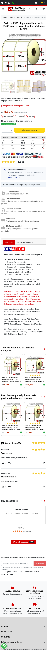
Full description (7, 115)
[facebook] (36, 3)
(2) (23, 160)
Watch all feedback (23, 540)
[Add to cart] (43, 138)
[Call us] (13, 3)
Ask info (30, 115)
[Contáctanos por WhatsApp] (4, 646)
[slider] (19, 530)
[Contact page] (2, 3)
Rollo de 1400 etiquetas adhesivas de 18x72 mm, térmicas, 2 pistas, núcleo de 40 (11, 379)
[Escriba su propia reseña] (8, 161)
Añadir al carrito (29, 128)
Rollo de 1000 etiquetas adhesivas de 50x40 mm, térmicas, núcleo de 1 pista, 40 (34, 426)
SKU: (18, 119)
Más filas (20, 17)
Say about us (9, 499)
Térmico (12, 17)
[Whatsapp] (9, 3)
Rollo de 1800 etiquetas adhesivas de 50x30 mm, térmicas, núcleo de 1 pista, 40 (11, 426)
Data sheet (20, 115)
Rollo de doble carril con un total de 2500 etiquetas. (23, 253)
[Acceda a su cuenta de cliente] (36, 9)
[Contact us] (6, 3)
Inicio (5, 17)
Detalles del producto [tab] (25, 240)
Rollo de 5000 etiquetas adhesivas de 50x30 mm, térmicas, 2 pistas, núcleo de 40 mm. (34, 379)
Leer (12, 573)
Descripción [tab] (9, 240)
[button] (42, 3)
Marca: (3, 119)
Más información (14, 176)
